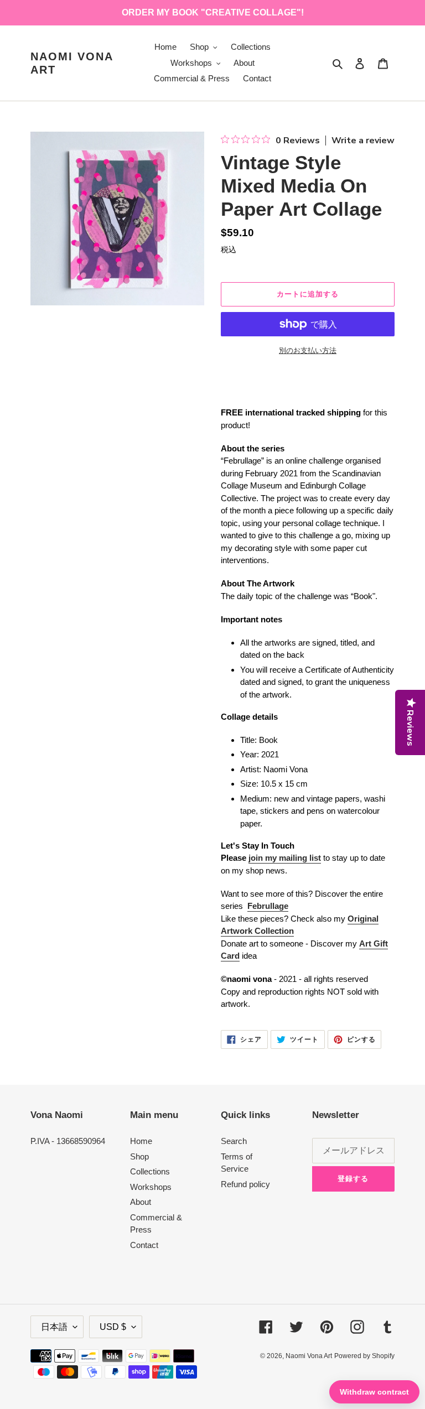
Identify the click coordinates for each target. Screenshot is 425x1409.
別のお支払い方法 (307, 350)
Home (141, 1141)
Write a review (363, 140)
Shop (139, 1156)
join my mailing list (284, 857)
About (140, 1202)
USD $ (113, 1327)
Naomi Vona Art (71, 63)
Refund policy (245, 1184)
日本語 (54, 1327)
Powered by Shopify (364, 1356)
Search (234, 1141)
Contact (144, 1245)
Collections (150, 1171)
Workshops (151, 1187)
